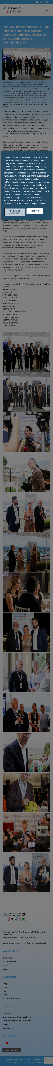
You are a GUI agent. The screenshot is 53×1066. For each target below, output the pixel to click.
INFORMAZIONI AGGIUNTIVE (15, 212)
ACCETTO (35, 211)
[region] (26, 185)
